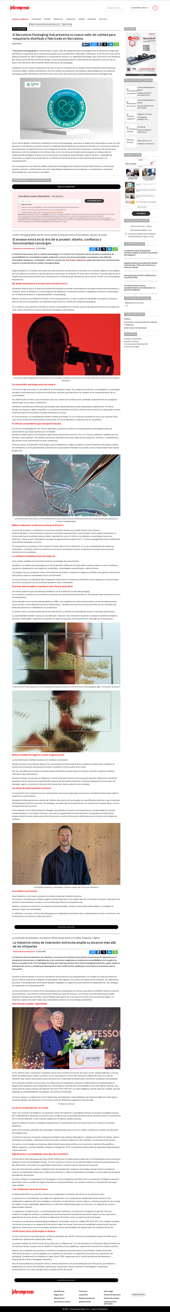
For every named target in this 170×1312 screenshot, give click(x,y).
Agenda (82, 19)
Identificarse (59, 1291)
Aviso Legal (37, 212)
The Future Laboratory (76, 260)
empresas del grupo (55, 218)
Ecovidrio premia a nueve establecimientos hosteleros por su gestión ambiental (139, 288)
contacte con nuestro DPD (65, 219)
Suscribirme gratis (94, 201)
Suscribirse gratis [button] (139, 8)
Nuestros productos (87, 1298)
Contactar (83, 1291)
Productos (58, 19)
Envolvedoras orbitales (144, 131)
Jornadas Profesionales (132, 339)
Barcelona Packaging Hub (25, 51)
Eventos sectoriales (131, 347)
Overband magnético (142, 118)
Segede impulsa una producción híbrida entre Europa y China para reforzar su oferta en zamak (140, 265)
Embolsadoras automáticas (144, 94)
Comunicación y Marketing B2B (136, 344)
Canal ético (83, 1295)
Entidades (92, 19)
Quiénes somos (85, 1302)
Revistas (103, 19)
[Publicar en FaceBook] (99, 44)
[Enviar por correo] (93, 44)
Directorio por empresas (135, 328)
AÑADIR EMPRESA (139, 1295)
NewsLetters (59, 1298)
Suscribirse (141, 213)
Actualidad (36, 19)
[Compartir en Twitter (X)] (104, 44)
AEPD (36, 221)
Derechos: (82, 218)
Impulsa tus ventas (131, 341)
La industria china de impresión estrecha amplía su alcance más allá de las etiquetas (140, 253)
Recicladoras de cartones (145, 107)
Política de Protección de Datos (53, 212)
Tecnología (71, 19)
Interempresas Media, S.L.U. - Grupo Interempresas (88, 1309)
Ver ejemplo (57, 196)
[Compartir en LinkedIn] (110, 44)
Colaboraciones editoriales (110, 1303)
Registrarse (58, 1295)
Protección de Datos (112, 1295)
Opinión (47, 19)
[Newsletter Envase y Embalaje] (141, 181)
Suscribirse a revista (62, 1302)
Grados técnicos (145, 144)
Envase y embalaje (20, 19)
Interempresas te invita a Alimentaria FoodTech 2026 (140, 276)
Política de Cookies (111, 1298)
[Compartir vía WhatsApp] (116, 44)
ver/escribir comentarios (66, 927)
